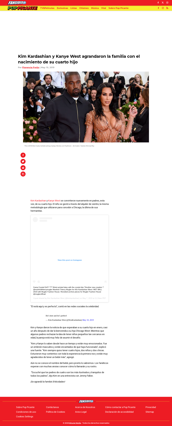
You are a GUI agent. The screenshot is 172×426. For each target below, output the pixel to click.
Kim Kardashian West (55, 298)
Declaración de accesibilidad (119, 412)
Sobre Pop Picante (25, 407)
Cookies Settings (24, 416)
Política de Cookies (55, 412)
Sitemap (150, 412)
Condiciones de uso (26, 412)
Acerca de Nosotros (85, 407)
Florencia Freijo (30, 67)
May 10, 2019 (88, 320)
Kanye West (54, 200)
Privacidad (151, 407)
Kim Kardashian (38, 200)
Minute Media (75, 423)
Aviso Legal (81, 412)
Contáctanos (52, 407)
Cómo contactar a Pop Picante (120, 407)
